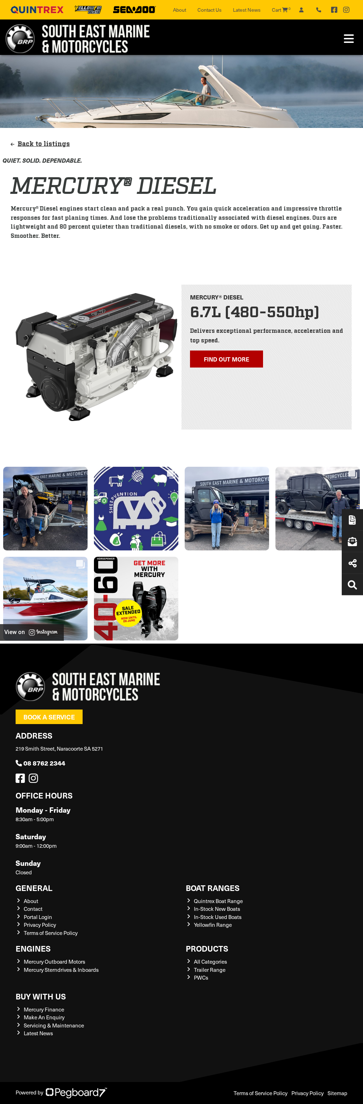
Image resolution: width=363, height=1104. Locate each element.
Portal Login (38, 917)
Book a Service (49, 716)
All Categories (210, 961)
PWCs (201, 977)
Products (207, 948)
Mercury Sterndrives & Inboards (61, 970)
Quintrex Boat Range (218, 901)
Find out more (226, 359)
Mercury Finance (44, 1009)
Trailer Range (209, 970)
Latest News (247, 9)
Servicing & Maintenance (54, 1025)
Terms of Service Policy (51, 933)
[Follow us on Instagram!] (35, 780)
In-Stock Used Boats (217, 917)
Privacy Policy (40, 925)
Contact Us (209, 9)
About (179, 9)
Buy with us (41, 996)
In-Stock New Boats (217, 909)
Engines (33, 948)
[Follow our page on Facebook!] (334, 9)
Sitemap (337, 1093)
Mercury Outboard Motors (54, 961)
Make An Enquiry (44, 1017)
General (34, 887)
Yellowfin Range (213, 925)
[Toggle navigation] (349, 38)
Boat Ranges (213, 887)
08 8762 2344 (44, 762)
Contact (33, 909)
